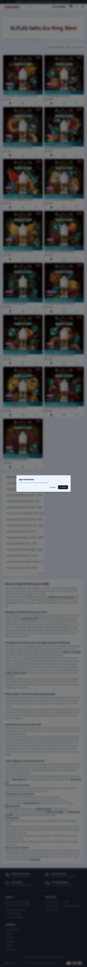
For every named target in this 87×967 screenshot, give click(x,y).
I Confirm (63, 487)
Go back (52, 487)
